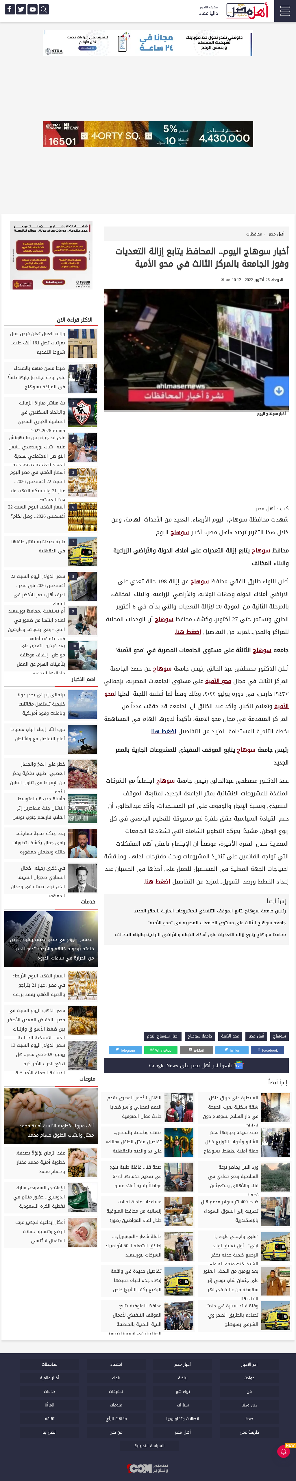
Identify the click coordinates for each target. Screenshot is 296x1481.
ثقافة (49, 1419)
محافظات (50, 1364)
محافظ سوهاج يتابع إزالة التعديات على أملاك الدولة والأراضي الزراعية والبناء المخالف (200, 934)
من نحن (116, 1432)
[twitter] (21, 9)
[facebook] (10, 9)
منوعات (116, 1405)
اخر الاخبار (249, 1364)
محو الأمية (218, 681)
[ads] (148, 44)
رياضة (183, 1378)
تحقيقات (116, 1391)
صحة (249, 1419)
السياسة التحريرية (149, 1446)
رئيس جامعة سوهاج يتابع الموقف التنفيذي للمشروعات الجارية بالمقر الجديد (210, 910)
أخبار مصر (183, 1364)
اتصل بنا (49, 1432)
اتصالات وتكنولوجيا (182, 1419)
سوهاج (180, 532)
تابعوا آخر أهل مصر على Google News (191, 1065)
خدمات (49, 1391)
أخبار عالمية (49, 1378)
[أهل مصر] (247, 11)
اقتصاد (116, 1364)
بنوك (116, 1378)
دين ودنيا (249, 1405)
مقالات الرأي (116, 1419)
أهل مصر (265, 508)
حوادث (249, 1378)
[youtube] (32, 9)
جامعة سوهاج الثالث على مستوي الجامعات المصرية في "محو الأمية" (217, 922)
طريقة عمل (249, 1432)
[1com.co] (148, 1469)
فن (249, 1391)
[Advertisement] (196, 460)
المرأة (49, 1405)
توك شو (183, 1391)
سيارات (183, 1405)
